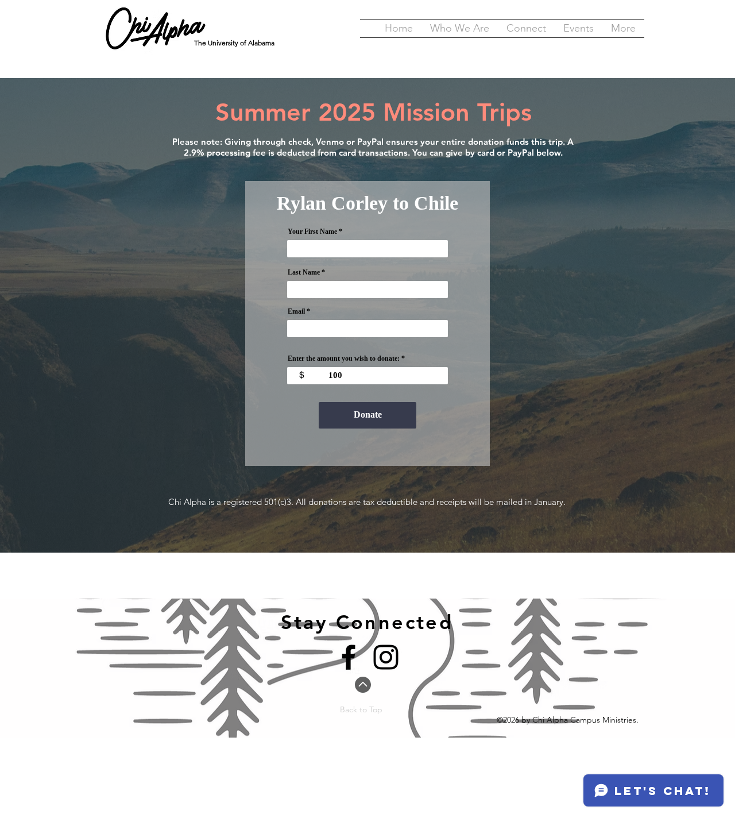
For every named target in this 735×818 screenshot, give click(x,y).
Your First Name (312, 231)
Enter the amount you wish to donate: (344, 358)
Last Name (304, 272)
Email (296, 311)
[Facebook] (348, 657)
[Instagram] (386, 657)
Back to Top (361, 709)
